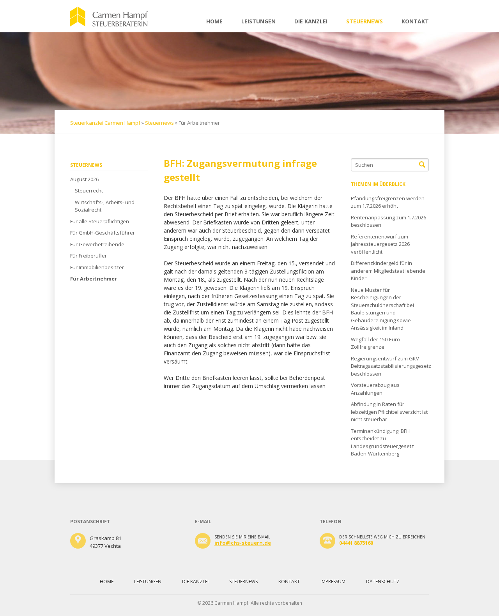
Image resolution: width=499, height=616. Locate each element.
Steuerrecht (89, 190)
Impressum (332, 581)
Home (214, 21)
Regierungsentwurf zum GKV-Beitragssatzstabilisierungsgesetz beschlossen (390, 366)
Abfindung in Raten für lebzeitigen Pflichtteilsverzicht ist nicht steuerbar (389, 412)
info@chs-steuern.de (242, 542)
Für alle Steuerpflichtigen (99, 221)
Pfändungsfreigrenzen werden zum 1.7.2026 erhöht (388, 202)
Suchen (422, 164)
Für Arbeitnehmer (93, 278)
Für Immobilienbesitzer (97, 267)
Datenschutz (383, 581)
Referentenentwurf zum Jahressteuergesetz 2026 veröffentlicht (380, 244)
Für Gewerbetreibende (97, 244)
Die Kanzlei (310, 21)
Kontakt (415, 21)
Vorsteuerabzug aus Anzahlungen (375, 388)
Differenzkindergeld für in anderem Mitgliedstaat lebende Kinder (388, 270)
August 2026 (84, 179)
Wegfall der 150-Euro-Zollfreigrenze (376, 343)
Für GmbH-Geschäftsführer (102, 232)
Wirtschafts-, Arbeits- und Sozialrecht (104, 206)
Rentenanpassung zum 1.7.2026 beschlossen (388, 221)
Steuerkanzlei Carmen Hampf (105, 122)
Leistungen (258, 21)
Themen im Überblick (378, 184)
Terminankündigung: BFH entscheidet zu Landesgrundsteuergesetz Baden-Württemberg (382, 442)
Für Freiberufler (88, 255)
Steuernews (364, 21)
